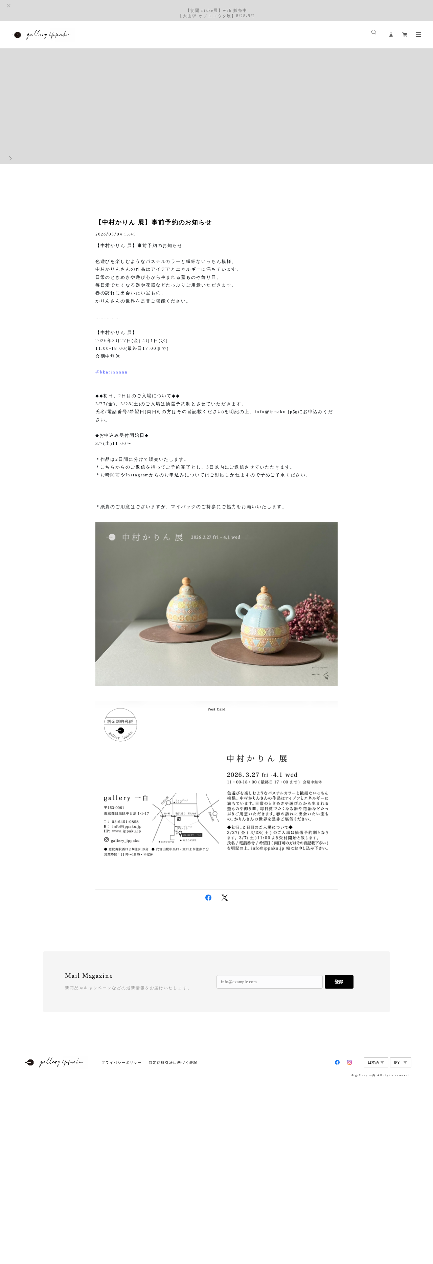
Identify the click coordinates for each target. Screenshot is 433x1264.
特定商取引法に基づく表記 (173, 1062)
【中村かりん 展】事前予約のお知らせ (153, 222)
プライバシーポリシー (121, 1062)
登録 (339, 981)
